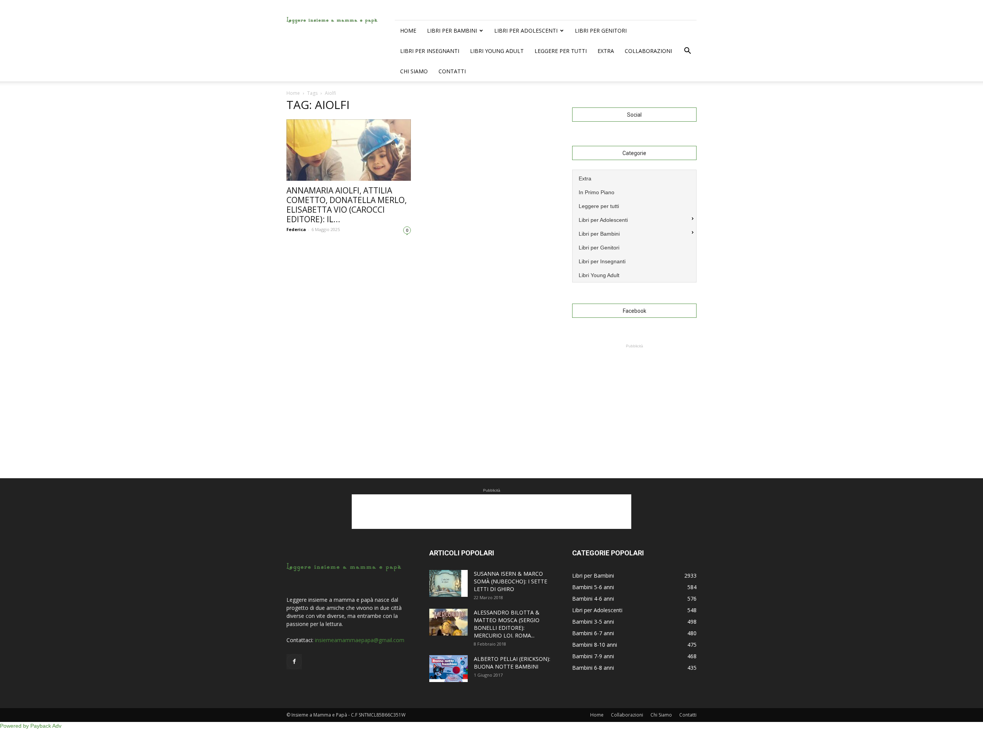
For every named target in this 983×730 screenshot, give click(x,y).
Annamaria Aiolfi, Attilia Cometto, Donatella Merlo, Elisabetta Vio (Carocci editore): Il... (346, 205)
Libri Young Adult (497, 51)
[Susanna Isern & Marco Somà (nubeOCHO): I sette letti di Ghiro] (448, 583)
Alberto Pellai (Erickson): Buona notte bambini (512, 662)
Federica (296, 229)
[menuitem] (634, 178)
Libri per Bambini (452, 30)
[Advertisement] (634, 398)
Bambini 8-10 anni (594, 644)
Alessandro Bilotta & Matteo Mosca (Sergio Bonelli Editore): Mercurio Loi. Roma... (506, 624)
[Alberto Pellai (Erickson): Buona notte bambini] (448, 668)
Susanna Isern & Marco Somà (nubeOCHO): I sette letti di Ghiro (510, 581)
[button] (687, 51)
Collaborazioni (648, 51)
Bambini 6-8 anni (593, 667)
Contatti (452, 71)
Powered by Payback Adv (30, 726)
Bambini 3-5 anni (593, 621)
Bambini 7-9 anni (593, 656)
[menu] (634, 226)
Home (408, 30)
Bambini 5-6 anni (593, 587)
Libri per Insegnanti (429, 51)
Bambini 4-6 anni (593, 598)
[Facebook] (294, 661)
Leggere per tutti (561, 51)
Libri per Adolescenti (526, 30)
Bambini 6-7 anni (593, 633)
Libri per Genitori (601, 30)
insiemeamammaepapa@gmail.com (359, 640)
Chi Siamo (414, 71)
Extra (605, 51)
